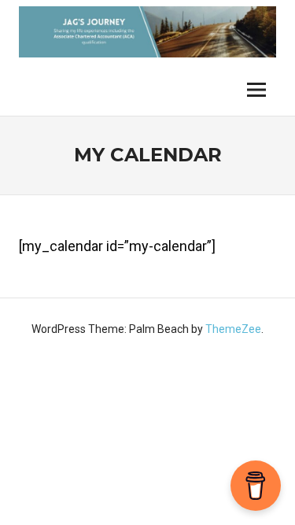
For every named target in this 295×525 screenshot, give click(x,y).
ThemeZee (233, 329)
